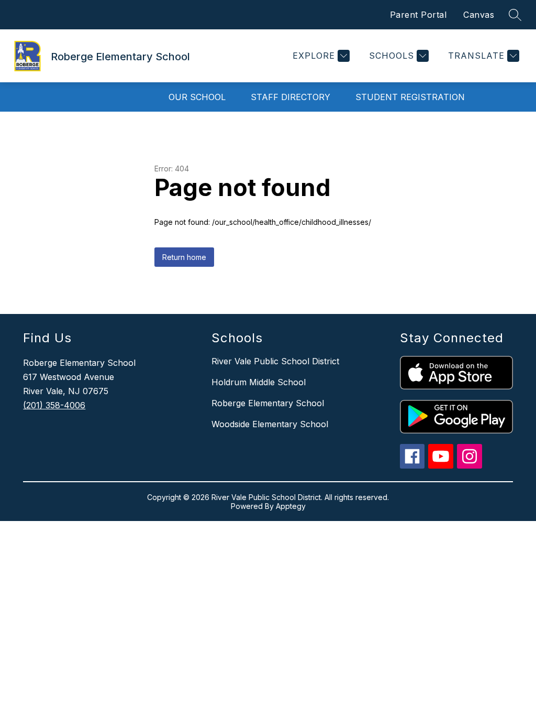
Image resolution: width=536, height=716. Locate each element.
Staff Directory (290, 97)
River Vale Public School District (275, 361)
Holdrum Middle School (258, 382)
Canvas (478, 14)
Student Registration (410, 97)
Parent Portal (418, 14)
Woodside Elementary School (269, 424)
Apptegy (291, 506)
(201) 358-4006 (54, 405)
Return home (184, 257)
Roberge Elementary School (267, 403)
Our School (197, 97)
